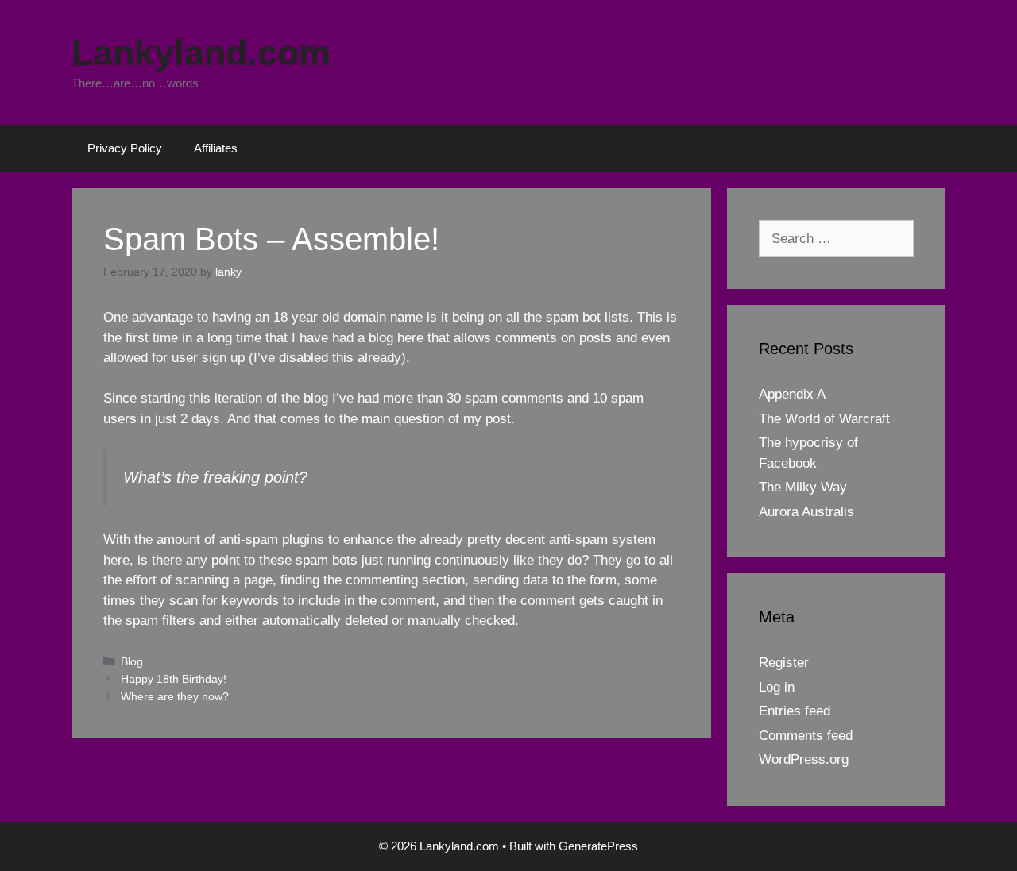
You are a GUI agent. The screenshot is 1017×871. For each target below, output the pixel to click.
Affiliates (216, 148)
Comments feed (806, 735)
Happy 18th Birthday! (173, 679)
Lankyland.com (201, 53)
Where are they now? (175, 696)
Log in (777, 687)
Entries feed (794, 711)
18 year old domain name (348, 317)
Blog (132, 661)
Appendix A (792, 394)
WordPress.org (804, 759)
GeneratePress (598, 846)
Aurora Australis (806, 511)
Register (784, 662)
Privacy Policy (124, 148)
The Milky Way (803, 487)
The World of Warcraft (824, 418)
